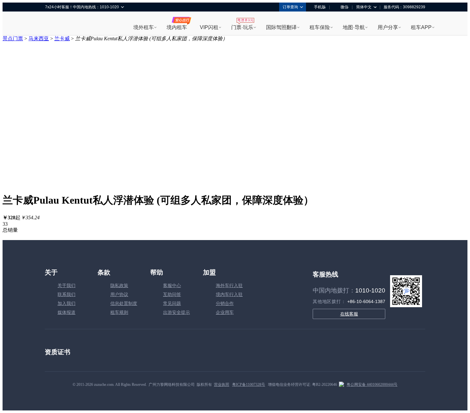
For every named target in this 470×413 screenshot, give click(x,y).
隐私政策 (119, 285)
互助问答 (172, 294)
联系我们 (66, 294)
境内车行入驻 (229, 294)
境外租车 (143, 27)
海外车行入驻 (229, 285)
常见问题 (172, 303)
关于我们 (66, 285)
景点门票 (13, 38)
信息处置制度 (123, 303)
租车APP (421, 27)
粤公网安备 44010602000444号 (372, 384)
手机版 (319, 7)
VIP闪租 (209, 27)
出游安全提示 (176, 312)
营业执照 (221, 384)
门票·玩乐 (242, 27)
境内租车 (177, 27)
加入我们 (66, 303)
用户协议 (119, 294)
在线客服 (349, 313)
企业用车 (225, 312)
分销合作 (225, 303)
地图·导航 (354, 27)
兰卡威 (62, 38)
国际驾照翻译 (281, 27)
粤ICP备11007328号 (248, 384)
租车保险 (319, 27)
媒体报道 (66, 312)
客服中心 (172, 285)
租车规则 (119, 312)
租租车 (53, 24)
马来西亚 (38, 38)
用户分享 (388, 27)
